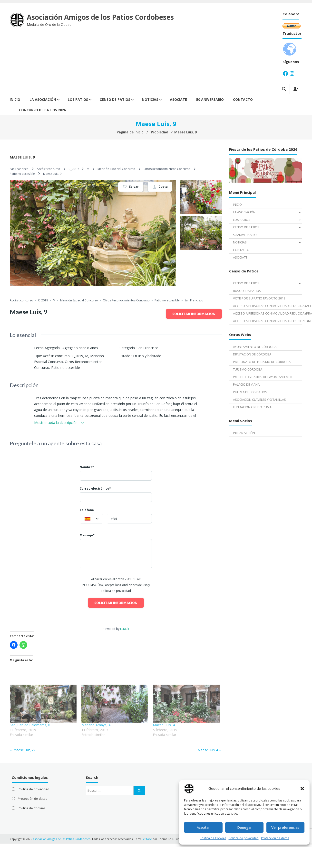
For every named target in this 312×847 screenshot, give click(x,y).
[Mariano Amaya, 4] (114, 704)
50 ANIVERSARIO (210, 99)
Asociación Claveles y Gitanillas (259, 399)
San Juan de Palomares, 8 (30, 725)
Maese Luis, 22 (22, 750)
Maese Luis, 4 (164, 725)
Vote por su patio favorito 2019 (259, 298)
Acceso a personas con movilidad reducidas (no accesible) (267, 321)
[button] (302, 788)
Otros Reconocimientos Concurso (167, 169)
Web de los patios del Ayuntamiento (262, 377)
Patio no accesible (22, 174)
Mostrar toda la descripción (56, 422)
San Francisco (19, 169)
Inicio (15, 99)
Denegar (244, 827)
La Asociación (42, 99)
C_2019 (73, 169)
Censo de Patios (115, 99)
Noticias (150, 99)
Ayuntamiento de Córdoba (254, 346)
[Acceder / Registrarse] (296, 89)
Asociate (178, 99)
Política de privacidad (244, 838)
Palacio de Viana (246, 384)
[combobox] (91, 518)
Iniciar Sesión (244, 433)
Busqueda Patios (247, 291)
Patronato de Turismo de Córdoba (262, 362)
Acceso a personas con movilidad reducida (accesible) (267, 306)
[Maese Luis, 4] (186, 704)
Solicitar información (193, 313)
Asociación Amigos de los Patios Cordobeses (100, 17)
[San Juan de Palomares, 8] (43, 704)
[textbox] (91, 519)
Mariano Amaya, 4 (95, 725)
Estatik (124, 629)
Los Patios (78, 99)
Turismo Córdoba (247, 369)
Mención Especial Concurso (116, 169)
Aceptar (203, 827)
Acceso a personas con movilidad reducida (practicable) (267, 313)
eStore (147, 839)
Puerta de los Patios (250, 392)
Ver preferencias (285, 827)
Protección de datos (275, 838)
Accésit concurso (48, 169)
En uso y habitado (147, 356)
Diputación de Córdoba (252, 354)
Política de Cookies (213, 838)
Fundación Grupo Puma (252, 407)
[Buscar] (139, 790)
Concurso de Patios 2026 (42, 110)
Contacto (243, 99)
